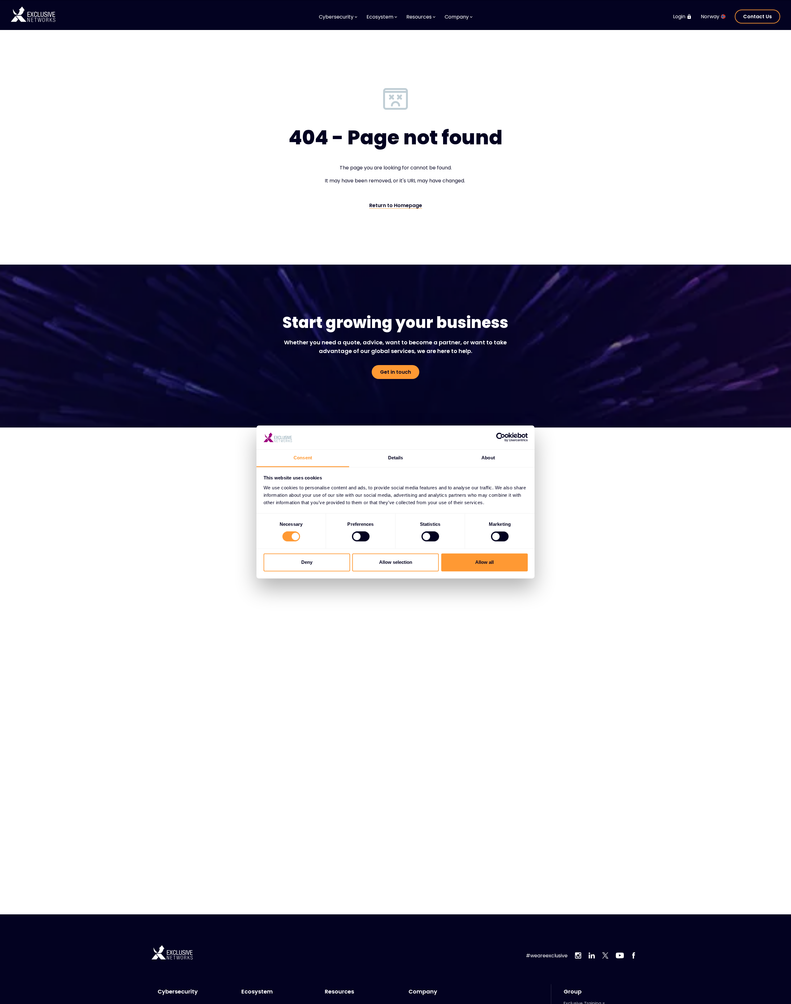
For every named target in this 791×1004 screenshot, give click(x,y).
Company (422, 991)
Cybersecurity (178, 991)
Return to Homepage (395, 205)
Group (573, 991)
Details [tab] (395, 457)
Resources (339, 991)
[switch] (361, 537)
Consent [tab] (303, 457)
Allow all (484, 562)
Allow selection (395, 562)
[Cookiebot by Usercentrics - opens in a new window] (501, 437)
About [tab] (488, 457)
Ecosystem (257, 991)
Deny (306, 562)
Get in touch (395, 372)
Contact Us (757, 16)
